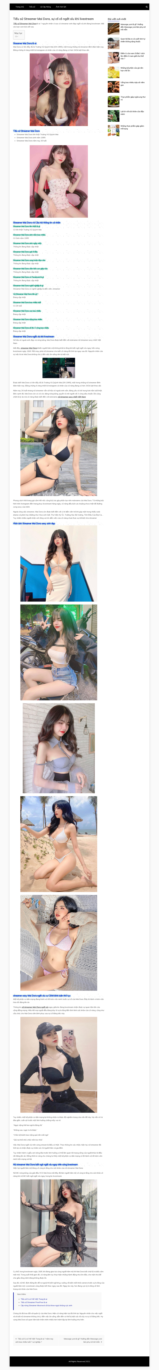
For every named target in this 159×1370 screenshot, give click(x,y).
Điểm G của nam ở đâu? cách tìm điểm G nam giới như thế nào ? (133, 56)
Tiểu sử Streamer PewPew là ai (34, 1302)
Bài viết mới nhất (117, 19)
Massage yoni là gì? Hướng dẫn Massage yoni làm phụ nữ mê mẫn (133, 27)
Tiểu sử (32, 7)
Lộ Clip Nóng (45, 7)
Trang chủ (19, 7)
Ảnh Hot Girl (61, 7)
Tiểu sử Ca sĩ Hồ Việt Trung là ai (34, 1299)
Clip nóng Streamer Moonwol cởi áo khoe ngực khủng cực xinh (46, 1305)
